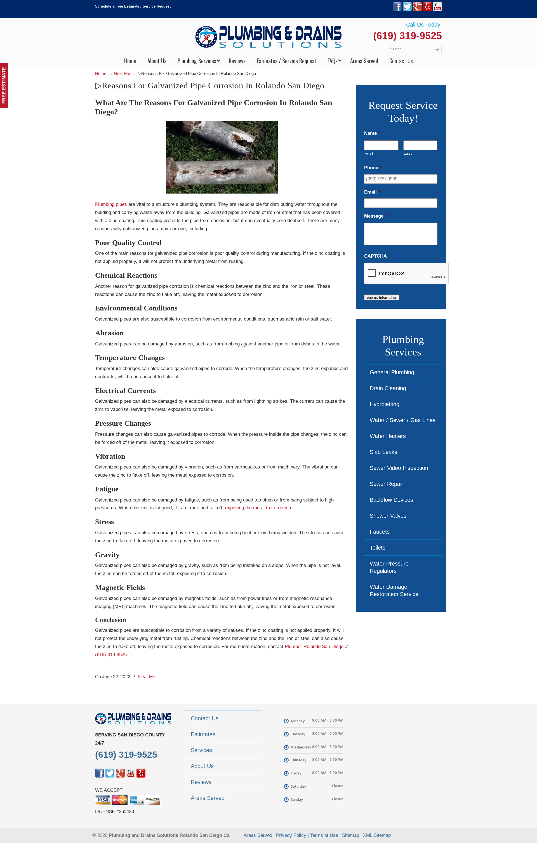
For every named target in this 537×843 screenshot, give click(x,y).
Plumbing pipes (111, 204)
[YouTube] (437, 10)
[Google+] (417, 10)
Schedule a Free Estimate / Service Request (133, 6)
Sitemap (350, 835)
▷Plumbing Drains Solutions (268, 36)
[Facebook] (397, 10)
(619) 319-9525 (407, 35)
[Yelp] (427, 10)
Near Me (122, 73)
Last (408, 153)
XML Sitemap (377, 835)
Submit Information (381, 297)
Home (100, 73)
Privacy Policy (291, 835)
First (368, 153)
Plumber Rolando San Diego (314, 646)
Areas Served (258, 835)
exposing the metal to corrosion (258, 507)
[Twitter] (407, 10)
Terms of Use (324, 835)
